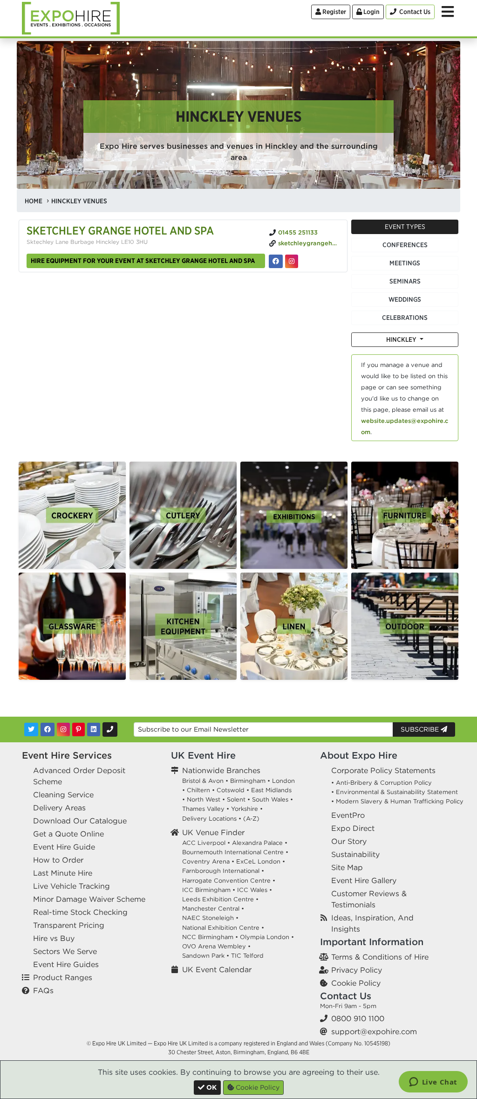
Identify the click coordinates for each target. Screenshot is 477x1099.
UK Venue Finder (213, 832)
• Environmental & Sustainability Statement (394, 792)
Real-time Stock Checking (80, 912)
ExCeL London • (260, 861)
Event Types (405, 226)
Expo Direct (353, 828)
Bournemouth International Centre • (235, 852)
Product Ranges (62, 977)
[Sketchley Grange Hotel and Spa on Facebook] (276, 261)
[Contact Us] (109, 729)
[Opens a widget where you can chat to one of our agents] (433, 1082)
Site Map (347, 867)
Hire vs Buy (54, 938)
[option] (72, 515)
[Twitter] (31, 729)
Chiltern (198, 790)
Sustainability (355, 854)
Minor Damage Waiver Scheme (89, 899)
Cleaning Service (63, 794)
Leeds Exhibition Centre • (220, 899)
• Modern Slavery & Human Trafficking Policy (397, 801)
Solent (236, 799)
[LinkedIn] (93, 729)
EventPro (348, 815)
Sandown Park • (205, 956)
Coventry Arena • (208, 861)
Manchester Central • (213, 908)
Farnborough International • (223, 871)
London (283, 781)
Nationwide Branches (221, 770)
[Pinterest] (78, 729)
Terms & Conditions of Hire (380, 956)
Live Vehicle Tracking (71, 886)
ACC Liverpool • (206, 843)
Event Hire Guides (66, 964)
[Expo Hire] (71, 17)
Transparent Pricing (68, 925)
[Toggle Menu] (447, 11)
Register (333, 11)
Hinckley (402, 339)
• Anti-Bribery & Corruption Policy (381, 783)
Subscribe (421, 729)
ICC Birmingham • (208, 890)
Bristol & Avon (203, 781)
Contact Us (345, 996)
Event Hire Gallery (363, 880)
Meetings (404, 263)
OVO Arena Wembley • (216, 946)
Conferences (405, 245)
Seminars (405, 281)
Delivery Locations (209, 819)
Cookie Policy (356, 983)
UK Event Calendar (217, 969)
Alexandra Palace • (259, 843)
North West (203, 799)
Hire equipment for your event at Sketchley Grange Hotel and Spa (143, 260)
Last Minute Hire (62, 873)
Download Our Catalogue (80, 820)
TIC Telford (247, 956)
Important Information (371, 941)
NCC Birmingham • (210, 937)
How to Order (58, 859)
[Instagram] (63, 729)
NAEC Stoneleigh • (210, 918)
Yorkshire (244, 809)
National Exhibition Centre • (223, 928)
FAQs (43, 990)
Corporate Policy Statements (383, 770)
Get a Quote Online (68, 833)
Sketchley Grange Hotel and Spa (120, 230)
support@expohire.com (374, 1031)
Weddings (404, 299)
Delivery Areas (59, 807)
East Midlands (271, 790)
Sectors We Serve (65, 951)
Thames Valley (203, 809)
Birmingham (248, 781)
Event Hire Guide (64, 846)
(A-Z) (251, 819)
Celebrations (405, 317)
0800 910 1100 (357, 1018)
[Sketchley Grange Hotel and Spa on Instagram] (291, 261)
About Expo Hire (358, 755)
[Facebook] (48, 729)
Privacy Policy (356, 970)
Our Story (349, 841)
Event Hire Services (67, 755)
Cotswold (231, 790)
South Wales (270, 799)
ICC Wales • (254, 890)
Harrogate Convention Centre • (228, 881)
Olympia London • (267, 937)
